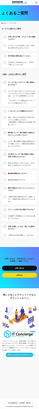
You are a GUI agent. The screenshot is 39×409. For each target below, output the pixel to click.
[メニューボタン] (36, 2)
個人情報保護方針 (13, 402)
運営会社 (28, 402)
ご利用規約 (22, 402)
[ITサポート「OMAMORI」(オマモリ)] (19, 2)
